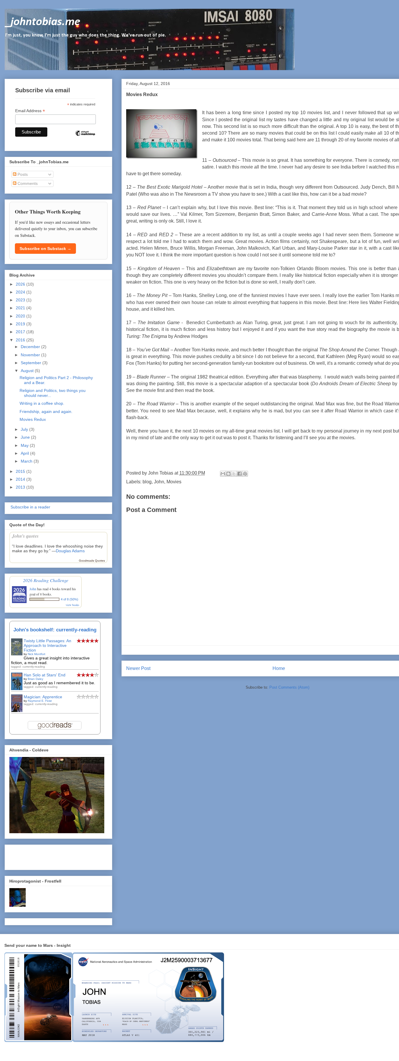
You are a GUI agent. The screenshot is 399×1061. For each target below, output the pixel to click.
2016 (21, 340)
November (31, 354)
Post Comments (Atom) (289, 687)
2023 (21, 300)
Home (279, 668)
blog (147, 481)
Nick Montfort (36, 654)
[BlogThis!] (228, 474)
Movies (173, 481)
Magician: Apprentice (43, 696)
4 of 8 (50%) (69, 599)
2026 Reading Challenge (45, 580)
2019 (21, 324)
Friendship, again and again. (46, 411)
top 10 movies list (310, 112)
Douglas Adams (70, 550)
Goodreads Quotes (92, 560)
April (25, 453)
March (27, 461)
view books (72, 605)
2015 (21, 471)
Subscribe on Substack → (45, 248)
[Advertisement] (43, 855)
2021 (21, 307)
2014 (21, 479)
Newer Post (138, 668)
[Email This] (223, 474)
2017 (21, 331)
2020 (21, 316)
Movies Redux (33, 419)
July (25, 429)
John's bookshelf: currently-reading (54, 630)
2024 (21, 292)
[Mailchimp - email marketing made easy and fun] (85, 138)
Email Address (30, 111)
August (28, 370)
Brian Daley (35, 678)
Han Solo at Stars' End (44, 675)
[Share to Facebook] (239, 474)
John (159, 481)
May (25, 445)
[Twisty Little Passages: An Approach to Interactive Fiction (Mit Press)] (16, 654)
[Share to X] (234, 474)
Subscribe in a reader (29, 507)
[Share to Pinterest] (245, 474)
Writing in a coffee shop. (42, 403)
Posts (22, 174)
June (26, 437)
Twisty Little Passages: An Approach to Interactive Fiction (47, 645)
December (31, 346)
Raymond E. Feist (40, 700)
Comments (27, 183)
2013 (21, 487)
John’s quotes (25, 535)
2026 (21, 284)
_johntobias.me (42, 22)
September (31, 362)
